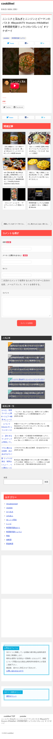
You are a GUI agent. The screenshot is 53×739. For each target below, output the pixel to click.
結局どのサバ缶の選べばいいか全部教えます (26, 384)
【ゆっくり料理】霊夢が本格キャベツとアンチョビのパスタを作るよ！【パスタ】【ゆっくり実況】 (39, 150)
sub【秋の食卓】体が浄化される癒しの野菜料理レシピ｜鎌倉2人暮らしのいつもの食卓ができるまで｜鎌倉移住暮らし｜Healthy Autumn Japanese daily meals (14, 178)
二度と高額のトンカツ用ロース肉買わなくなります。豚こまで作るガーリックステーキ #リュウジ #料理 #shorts (14, 150)
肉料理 (8, 540)
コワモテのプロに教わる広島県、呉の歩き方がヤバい (32, 449)
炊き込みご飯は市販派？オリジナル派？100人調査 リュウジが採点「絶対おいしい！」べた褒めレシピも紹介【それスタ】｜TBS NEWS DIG (32, 462)
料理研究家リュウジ (18, 38)
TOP (9, 716)
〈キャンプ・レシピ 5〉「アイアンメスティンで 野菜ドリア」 (14, 205)
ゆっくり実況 (11, 520)
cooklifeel (7, 3)
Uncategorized (12, 504)
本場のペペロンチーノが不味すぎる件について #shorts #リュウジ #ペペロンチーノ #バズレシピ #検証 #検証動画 (31, 426)
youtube (6, 38)
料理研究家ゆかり (13, 528)
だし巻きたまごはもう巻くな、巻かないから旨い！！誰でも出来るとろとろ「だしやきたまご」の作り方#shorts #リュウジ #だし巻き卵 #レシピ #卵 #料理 (40, 224)
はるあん (9, 516)
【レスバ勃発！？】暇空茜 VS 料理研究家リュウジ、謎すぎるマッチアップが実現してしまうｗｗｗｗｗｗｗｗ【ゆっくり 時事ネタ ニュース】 (32, 438)
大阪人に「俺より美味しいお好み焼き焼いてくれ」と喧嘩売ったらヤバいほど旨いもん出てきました (39, 176)
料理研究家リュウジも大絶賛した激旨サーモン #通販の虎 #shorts (39, 205)
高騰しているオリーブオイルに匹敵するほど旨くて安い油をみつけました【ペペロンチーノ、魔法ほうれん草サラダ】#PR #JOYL (15, 224)
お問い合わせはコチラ (15, 671)
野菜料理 (9, 544)
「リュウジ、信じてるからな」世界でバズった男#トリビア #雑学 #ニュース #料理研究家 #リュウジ (31, 414)
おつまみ (9, 512)
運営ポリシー (11, 696)
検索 (5, 478)
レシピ (8, 524)
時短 (8, 536)
